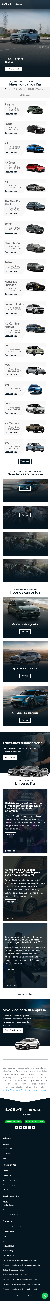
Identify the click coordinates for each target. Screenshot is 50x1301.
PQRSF (5, 1236)
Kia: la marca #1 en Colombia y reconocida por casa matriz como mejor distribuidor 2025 (25, 953)
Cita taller (6, 1171)
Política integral (9, 1251)
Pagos (5, 1210)
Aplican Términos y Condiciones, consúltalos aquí (24, 1090)
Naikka (30, 1296)
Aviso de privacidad (10, 1256)
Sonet (8, 223)
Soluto (8, 124)
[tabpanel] (25, 283)
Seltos (8, 262)
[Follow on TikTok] (25, 1127)
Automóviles (7, 1144)
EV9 (7, 404)
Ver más (25, 435)
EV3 (7, 346)
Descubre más (11, 114)
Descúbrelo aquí (13, 1030)
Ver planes (10, 757)
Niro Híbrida (12, 243)
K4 (6, 182)
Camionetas (7, 1149)
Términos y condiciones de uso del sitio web (20, 1289)
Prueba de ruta (8, 1205)
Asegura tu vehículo (10, 1180)
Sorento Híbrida (14, 304)
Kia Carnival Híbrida (12, 325)
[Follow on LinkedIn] (29, 1127)
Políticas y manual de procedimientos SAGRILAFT (22, 1280)
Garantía (6, 1190)
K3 (6, 143)
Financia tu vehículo (10, 1215)
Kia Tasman (12, 423)
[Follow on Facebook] (16, 1127)
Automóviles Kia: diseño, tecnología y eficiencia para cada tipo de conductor (25, 886)
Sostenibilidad (8, 1246)
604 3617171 (26, 1114)
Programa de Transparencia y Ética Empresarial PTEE (24, 1284)
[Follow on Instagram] (20, 1127)
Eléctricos (6, 1154)
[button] (3, 38)
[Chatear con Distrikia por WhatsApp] (45, 1296)
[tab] (7, 89)
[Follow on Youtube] (33, 1127)
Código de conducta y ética (13, 1270)
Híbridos (6, 1158)
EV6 (7, 365)
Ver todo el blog (25, 994)
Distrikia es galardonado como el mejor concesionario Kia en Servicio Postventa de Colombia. (25, 819)
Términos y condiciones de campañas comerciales (22, 1265)
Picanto (9, 104)
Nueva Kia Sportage (11, 283)
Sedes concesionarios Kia (12, 1227)
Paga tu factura (9, 1185)
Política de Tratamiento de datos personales (20, 1260)
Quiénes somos (9, 1232)
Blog (4, 1241)
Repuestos (7, 1175)
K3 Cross (10, 162)
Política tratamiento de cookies (15, 1275)
